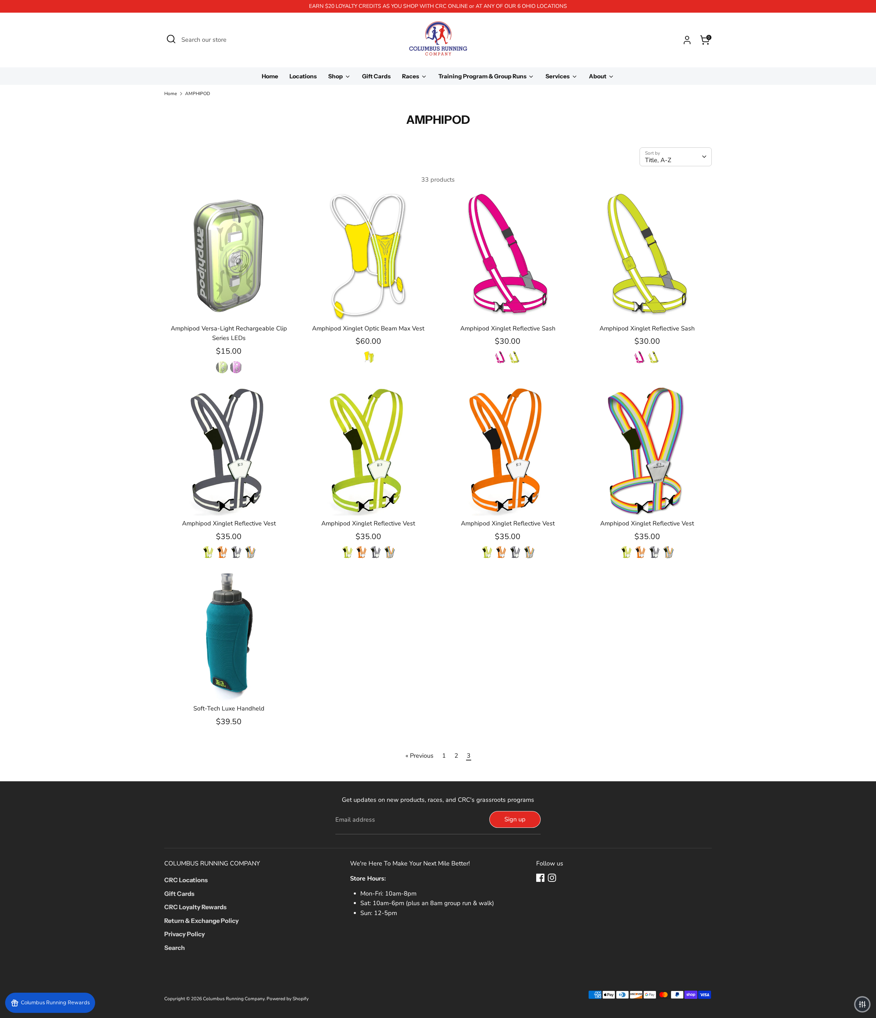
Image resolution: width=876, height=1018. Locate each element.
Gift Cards (376, 76)
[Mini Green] (222, 367)
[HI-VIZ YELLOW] (208, 552)
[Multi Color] (368, 357)
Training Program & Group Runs (483, 76)
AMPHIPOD (197, 93)
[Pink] (501, 357)
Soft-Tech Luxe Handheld (229, 708)
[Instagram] (552, 878)
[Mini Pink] (236, 367)
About (598, 76)
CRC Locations (186, 880)
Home (270, 76)
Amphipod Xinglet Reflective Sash (507, 328)
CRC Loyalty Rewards (195, 907)
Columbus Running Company (234, 998)
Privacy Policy (184, 934)
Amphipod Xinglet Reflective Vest (229, 523)
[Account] (687, 40)
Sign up (515, 819)
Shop (336, 76)
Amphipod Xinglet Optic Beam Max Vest (368, 328)
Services (558, 76)
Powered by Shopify (288, 998)
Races (411, 76)
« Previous (419, 756)
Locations (303, 76)
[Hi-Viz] (515, 357)
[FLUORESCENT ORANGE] (222, 552)
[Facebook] (540, 878)
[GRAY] (236, 552)
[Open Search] (171, 39)
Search (174, 948)
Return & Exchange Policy (201, 921)
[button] (862, 1004)
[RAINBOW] (250, 552)
